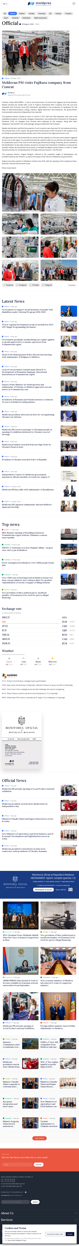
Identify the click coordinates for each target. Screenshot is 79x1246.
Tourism (68, 13)
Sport (6, 18)
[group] (39, 534)
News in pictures (40, 18)
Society (31, 13)
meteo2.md (21, 654)
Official (10, 23)
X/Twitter (35, 285)
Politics (22, 13)
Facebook (9, 285)
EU (50, 13)
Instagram (22, 285)
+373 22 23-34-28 (9, 1179)
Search (35, 1202)
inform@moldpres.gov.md (13, 1186)
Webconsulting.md (16, 1195)
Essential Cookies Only (55, 1234)
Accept (70, 1234)
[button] (73, 540)
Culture (58, 13)
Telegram (48, 285)
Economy (41, 13)
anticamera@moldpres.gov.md (15, 1184)
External (15, 18)
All (5, 13)
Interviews (26, 18)
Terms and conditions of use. (16, 1240)
